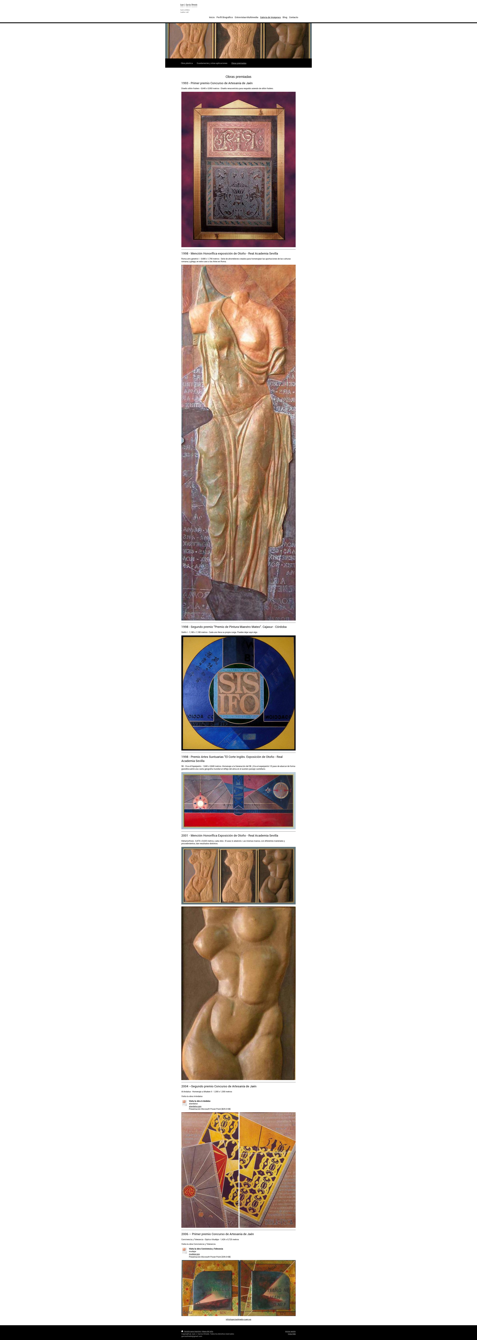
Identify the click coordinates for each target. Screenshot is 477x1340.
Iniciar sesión (290, 1331)
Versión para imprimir (192, 1331)
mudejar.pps (194, 1254)
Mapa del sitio (207, 1331)
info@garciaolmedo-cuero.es (238, 1319)
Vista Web (292, 1334)
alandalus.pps (195, 1106)
